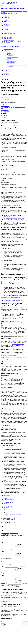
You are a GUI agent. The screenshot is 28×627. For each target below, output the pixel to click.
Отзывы (6, 29)
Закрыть (3, 624)
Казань (5, 501)
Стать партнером (5, 534)
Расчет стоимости (8, 49)
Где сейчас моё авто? (14, 46)
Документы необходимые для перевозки (14, 41)
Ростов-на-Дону (8, 506)
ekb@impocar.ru (4, 115)
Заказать (17, 546)
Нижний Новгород (8, 502)
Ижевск (6, 498)
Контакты (6, 22)
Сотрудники (7, 30)
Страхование (7, 42)
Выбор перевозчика (9, 40)
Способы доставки (8, 37)
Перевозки (6, 17)
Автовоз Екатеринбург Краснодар (12, 514)
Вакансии (6, 24)
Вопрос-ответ (7, 21)
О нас (5, 16)
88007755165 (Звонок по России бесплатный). (12, 300)
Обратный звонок (5, 601)
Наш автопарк (7, 32)
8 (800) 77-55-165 (13, 13)
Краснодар (6, 507)
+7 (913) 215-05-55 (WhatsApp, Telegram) (14, 218)
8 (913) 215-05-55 (5, 104)
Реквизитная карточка (9, 33)
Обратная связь (7, 34)
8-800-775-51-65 (8, 215)
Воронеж (6, 505)
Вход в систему (7, 25)
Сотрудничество (8, 18)
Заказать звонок (5, 13)
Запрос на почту (5, 110)
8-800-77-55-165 (5, 99)
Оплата (5, 20)
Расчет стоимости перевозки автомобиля (11, 11)
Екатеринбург (7, 495)
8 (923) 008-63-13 (5, 106)
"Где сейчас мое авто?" (18, 344)
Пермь (5, 496)
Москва (5, 503)
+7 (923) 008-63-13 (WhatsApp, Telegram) (14, 219)
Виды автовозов (8, 38)
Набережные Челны (9, 499)
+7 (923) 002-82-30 (5, 117)
